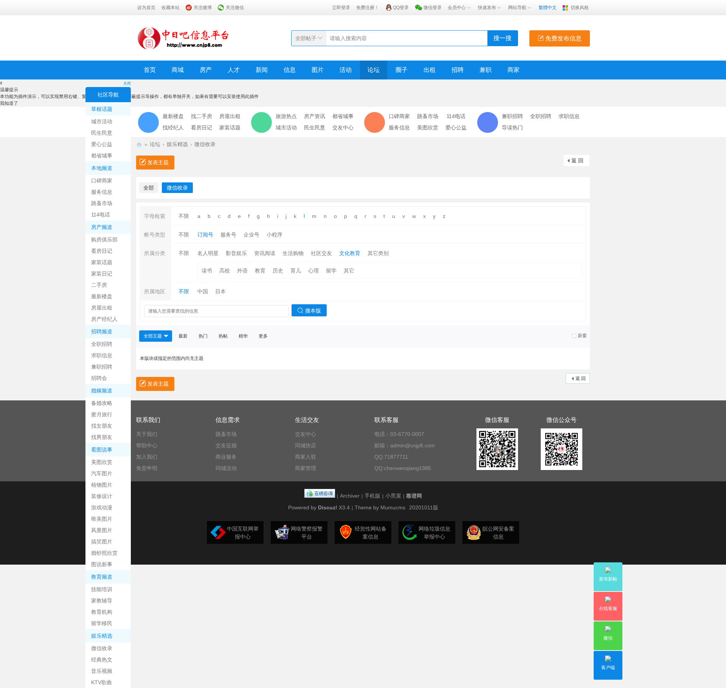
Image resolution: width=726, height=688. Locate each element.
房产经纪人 (104, 319)
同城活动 (226, 468)
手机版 (372, 496)
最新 (183, 336)
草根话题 (101, 109)
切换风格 (580, 7)
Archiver (350, 496)
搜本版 (313, 311)
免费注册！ (367, 7)
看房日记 (101, 251)
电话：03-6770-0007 (399, 434)
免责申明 (146, 468)
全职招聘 (101, 344)
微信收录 (101, 648)
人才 (234, 70)
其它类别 (378, 253)
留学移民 (101, 623)
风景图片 (101, 530)
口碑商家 (101, 180)
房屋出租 (101, 308)
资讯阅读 (264, 253)
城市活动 (101, 121)
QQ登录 (401, 7)
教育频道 (101, 577)
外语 (242, 271)
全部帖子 (305, 38)
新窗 (582, 335)
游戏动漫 (101, 507)
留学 (331, 271)
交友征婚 (226, 445)
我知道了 (9, 103)
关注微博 (203, 7)
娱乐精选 (101, 636)
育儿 (295, 271)
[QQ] (319, 496)
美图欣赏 (101, 462)
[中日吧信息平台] (183, 37)
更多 (263, 336)
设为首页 (146, 7)
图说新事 (101, 564)
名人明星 (208, 253)
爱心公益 (101, 144)
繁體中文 (547, 7)
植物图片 (101, 485)
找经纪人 (173, 128)
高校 (224, 271)
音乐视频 (101, 671)
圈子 (402, 70)
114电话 (100, 215)
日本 (220, 291)
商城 (178, 70)
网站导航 (517, 7)
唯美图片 (101, 519)
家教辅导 (101, 601)
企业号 (251, 235)
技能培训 (101, 589)
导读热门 (512, 128)
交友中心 (343, 128)
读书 (207, 271)
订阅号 (205, 235)
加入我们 (146, 457)
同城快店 (305, 445)
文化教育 (349, 253)
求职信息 (101, 355)
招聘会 (99, 378)
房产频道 (101, 227)
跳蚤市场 (101, 203)
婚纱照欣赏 (104, 553)
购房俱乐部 (104, 240)
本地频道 (101, 168)
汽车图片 (101, 473)
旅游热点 (286, 116)
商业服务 (226, 457)
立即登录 (341, 7)
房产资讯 (314, 116)
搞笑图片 (101, 542)
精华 (243, 336)
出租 (430, 70)
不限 (183, 216)
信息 (290, 70)
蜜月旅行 (101, 414)
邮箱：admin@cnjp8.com (404, 445)
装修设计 (101, 496)
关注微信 (235, 7)
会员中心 (457, 7)
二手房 (99, 285)
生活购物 (293, 253)
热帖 (223, 336)
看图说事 (101, 450)
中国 (202, 291)
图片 (318, 70)
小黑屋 (393, 496)
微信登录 (433, 7)
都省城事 (101, 156)
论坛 (374, 70)
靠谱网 (414, 496)
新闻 (262, 70)
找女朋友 (101, 426)
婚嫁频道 (101, 391)
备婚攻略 (101, 403)
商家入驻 (305, 457)
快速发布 (487, 7)
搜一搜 (502, 38)
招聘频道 (101, 331)
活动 (346, 70)
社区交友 (321, 253)
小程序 (274, 235)
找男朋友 (101, 437)
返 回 (577, 160)
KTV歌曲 (101, 682)
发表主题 (158, 162)
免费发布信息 (563, 38)
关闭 (127, 83)
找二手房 (201, 116)
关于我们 (146, 434)
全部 (148, 188)
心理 (313, 271)
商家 (513, 70)
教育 (260, 271)
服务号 (228, 235)
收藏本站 (170, 7)
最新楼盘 (101, 296)
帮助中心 (146, 445)
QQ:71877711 (391, 457)
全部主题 (153, 336)
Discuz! (327, 507)
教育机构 (101, 612)
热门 (203, 336)
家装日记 (101, 274)
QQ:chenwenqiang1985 (402, 468)
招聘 (457, 70)
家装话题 (101, 262)
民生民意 (101, 133)
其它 (349, 271)
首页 (150, 70)
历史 (278, 271)
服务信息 (101, 192)
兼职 (485, 70)
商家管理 (305, 468)
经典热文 (101, 660)
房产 (206, 70)
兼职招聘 (101, 367)
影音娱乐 (236, 253)
